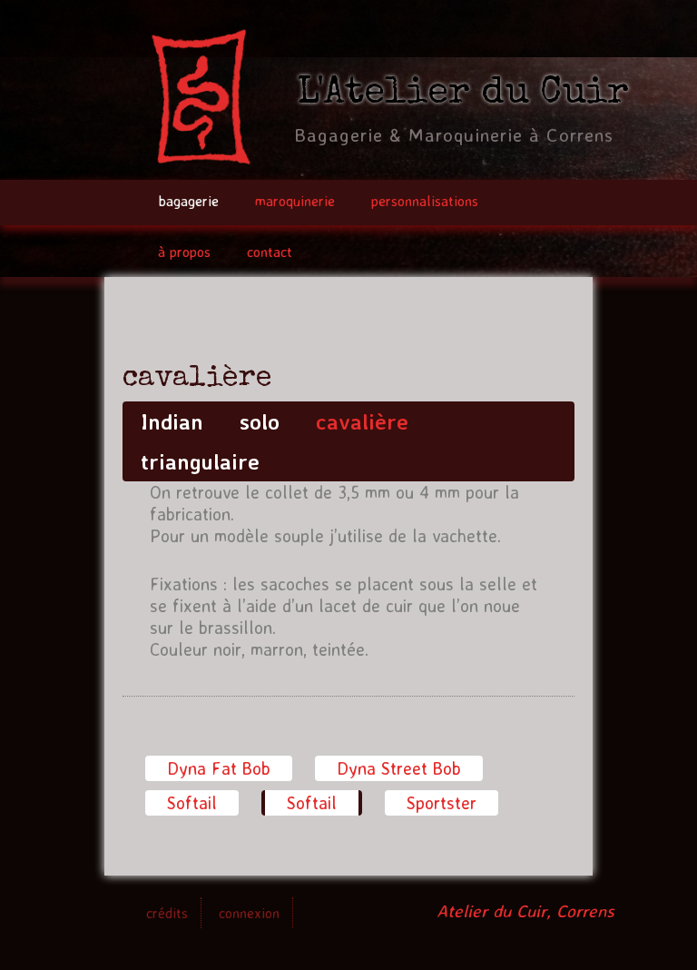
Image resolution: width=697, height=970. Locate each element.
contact (269, 251)
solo (260, 421)
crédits (167, 913)
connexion (249, 913)
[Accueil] (208, 99)
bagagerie (188, 201)
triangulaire (200, 461)
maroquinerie (295, 201)
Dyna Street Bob (399, 768)
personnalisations (424, 201)
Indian (172, 421)
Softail (192, 803)
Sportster (441, 803)
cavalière (362, 421)
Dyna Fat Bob (218, 768)
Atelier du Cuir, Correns (525, 911)
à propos (184, 251)
